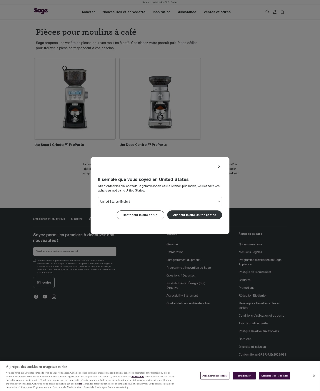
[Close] (219, 166)
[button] (194, 214)
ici (80, 383)
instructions (137, 376)
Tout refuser (244, 375)
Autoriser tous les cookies (274, 375)
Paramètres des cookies (214, 375)
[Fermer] (314, 376)
